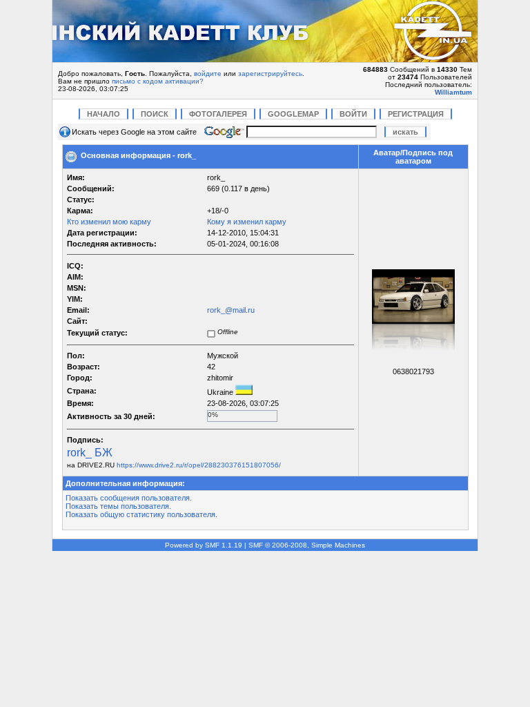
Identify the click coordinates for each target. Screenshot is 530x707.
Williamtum (453, 92)
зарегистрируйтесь (270, 73)
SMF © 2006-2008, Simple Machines (306, 545)
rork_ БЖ (89, 452)
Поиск (154, 114)
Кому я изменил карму (246, 221)
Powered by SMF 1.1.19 (203, 545)
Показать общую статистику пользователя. (141, 514)
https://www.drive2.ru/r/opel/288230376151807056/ (199, 465)
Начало (103, 114)
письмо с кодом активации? (158, 81)
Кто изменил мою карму (109, 221)
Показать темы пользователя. (118, 506)
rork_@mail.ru (231, 310)
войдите (208, 73)
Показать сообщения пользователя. (129, 498)
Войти (353, 114)
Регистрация (416, 114)
